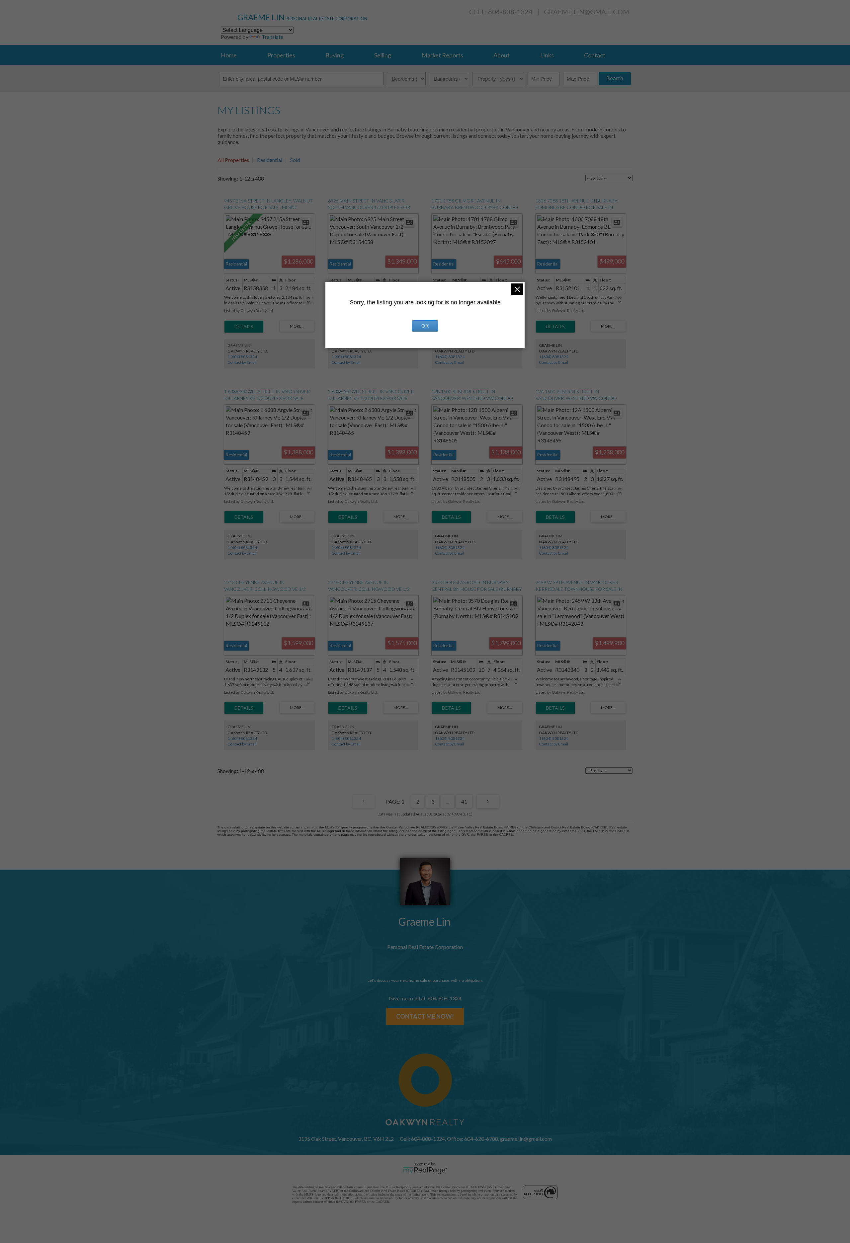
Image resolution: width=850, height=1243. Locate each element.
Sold (295, 160)
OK (425, 326)
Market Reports (442, 55)
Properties (281, 55)
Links (547, 55)
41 (464, 801)
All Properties (233, 160)
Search (614, 78)
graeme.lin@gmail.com (586, 12)
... (447, 801)
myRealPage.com (425, 1170)
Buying (334, 55)
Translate (272, 37)
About (501, 55)
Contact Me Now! (425, 1016)
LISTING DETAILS (243, 327)
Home (229, 55)
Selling (382, 55)
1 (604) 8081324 (242, 356)
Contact (594, 55)
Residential (269, 160)
